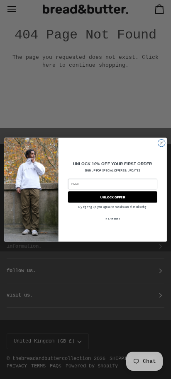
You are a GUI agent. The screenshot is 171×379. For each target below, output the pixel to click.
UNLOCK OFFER (112, 196)
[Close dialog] (161, 143)
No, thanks (112, 218)
